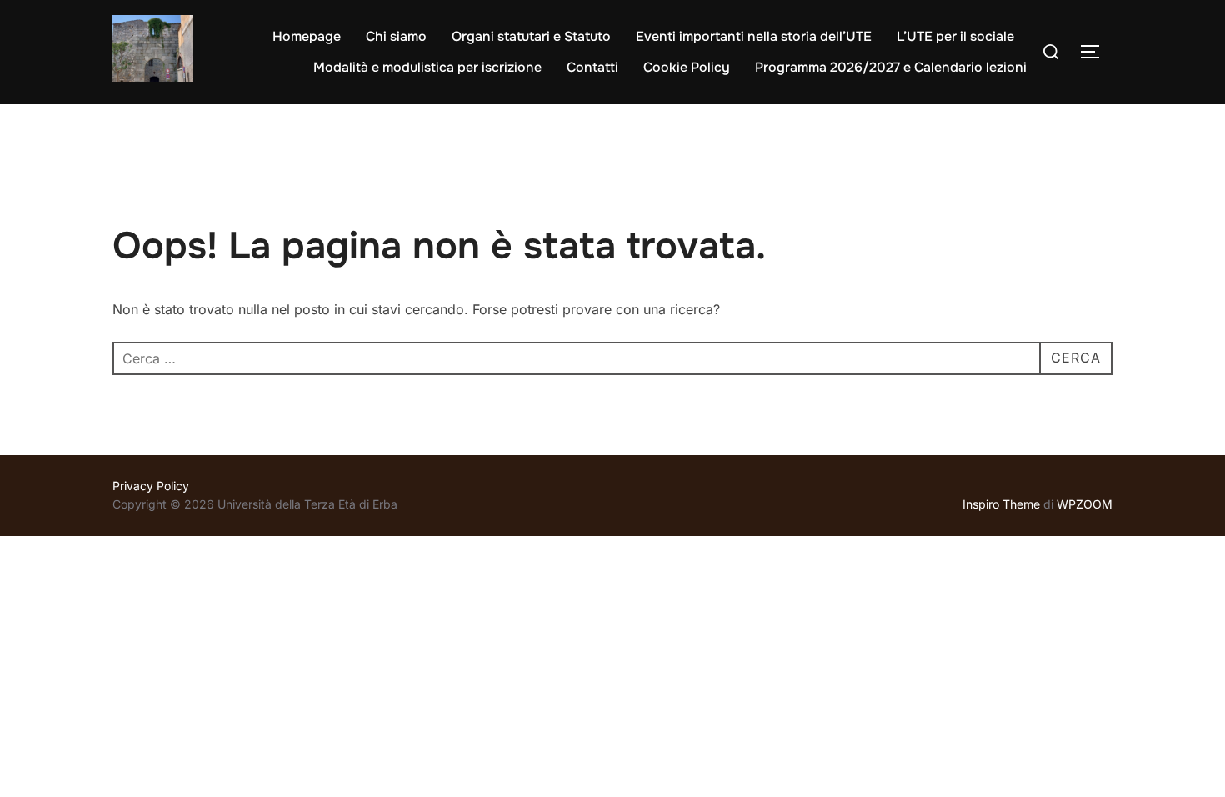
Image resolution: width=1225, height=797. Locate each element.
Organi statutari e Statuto (531, 36)
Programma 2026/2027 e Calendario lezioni (891, 67)
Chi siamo (396, 36)
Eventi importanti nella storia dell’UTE (754, 36)
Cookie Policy (686, 67)
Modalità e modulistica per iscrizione (427, 67)
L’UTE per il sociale (955, 36)
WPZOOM (1084, 504)
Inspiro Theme (1001, 504)
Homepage (306, 36)
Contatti (592, 67)
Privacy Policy (150, 486)
